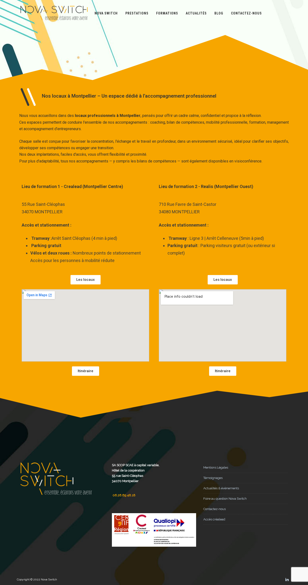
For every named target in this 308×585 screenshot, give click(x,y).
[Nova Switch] (54, 25)
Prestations (136, 13)
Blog (218, 13)
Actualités (196, 13)
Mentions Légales (215, 467)
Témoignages (213, 478)
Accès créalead (214, 519)
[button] (86, 279)
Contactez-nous (246, 13)
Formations (167, 13)
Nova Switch (106, 13)
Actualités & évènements (221, 488)
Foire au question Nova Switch (225, 498)
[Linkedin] (287, 579)
